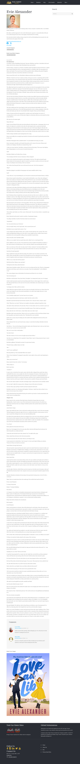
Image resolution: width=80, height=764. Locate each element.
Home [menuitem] (32, 3)
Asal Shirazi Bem (18, 638)
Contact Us (9, 755)
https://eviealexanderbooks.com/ (14, 41)
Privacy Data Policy (47, 752)
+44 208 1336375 (12, 757)
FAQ (43, 749)
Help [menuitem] (44, 2)
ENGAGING (17, 636)
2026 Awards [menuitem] (51, 3)
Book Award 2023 (10, 49)
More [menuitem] (66, 3)
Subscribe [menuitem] (59, 2)
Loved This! (17, 626)
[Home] (14, 2)
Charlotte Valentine (18, 628)
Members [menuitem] (38, 2)
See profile (9, 45)
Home (44, 745)
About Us (45, 747)
